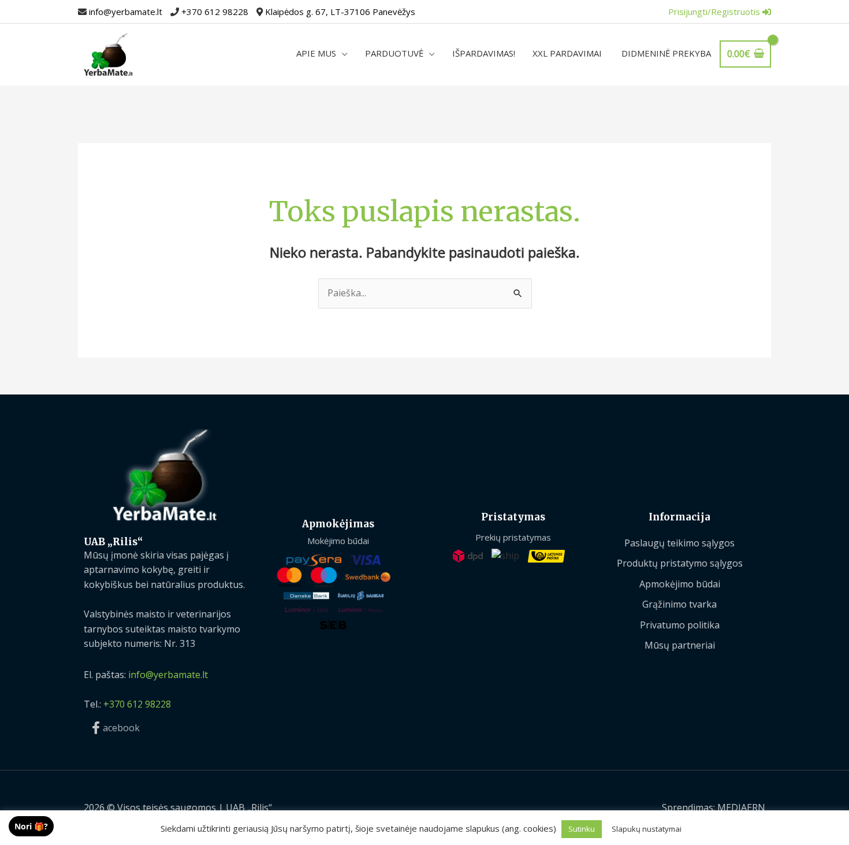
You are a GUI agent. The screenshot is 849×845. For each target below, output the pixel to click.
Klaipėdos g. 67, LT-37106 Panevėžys (340, 11)
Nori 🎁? (31, 826)
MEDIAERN (741, 807)
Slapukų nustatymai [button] (647, 829)
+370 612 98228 (214, 11)
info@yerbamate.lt (125, 11)
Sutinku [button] (581, 829)
